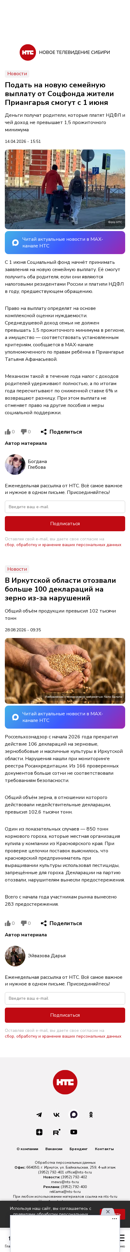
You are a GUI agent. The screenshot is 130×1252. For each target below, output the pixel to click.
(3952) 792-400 (74, 1186)
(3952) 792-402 (74, 1177)
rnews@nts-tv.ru (65, 1182)
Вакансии (53, 1148)
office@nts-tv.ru (78, 1172)
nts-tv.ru (110, 1196)
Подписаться (65, 523)
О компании (27, 1148)
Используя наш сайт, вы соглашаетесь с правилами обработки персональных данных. (50, 1214)
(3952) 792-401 (51, 1172)
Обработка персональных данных (65, 1162)
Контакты (104, 1148)
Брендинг (79, 1148)
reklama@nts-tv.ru (65, 1191)
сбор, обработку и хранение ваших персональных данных (63, 545)
